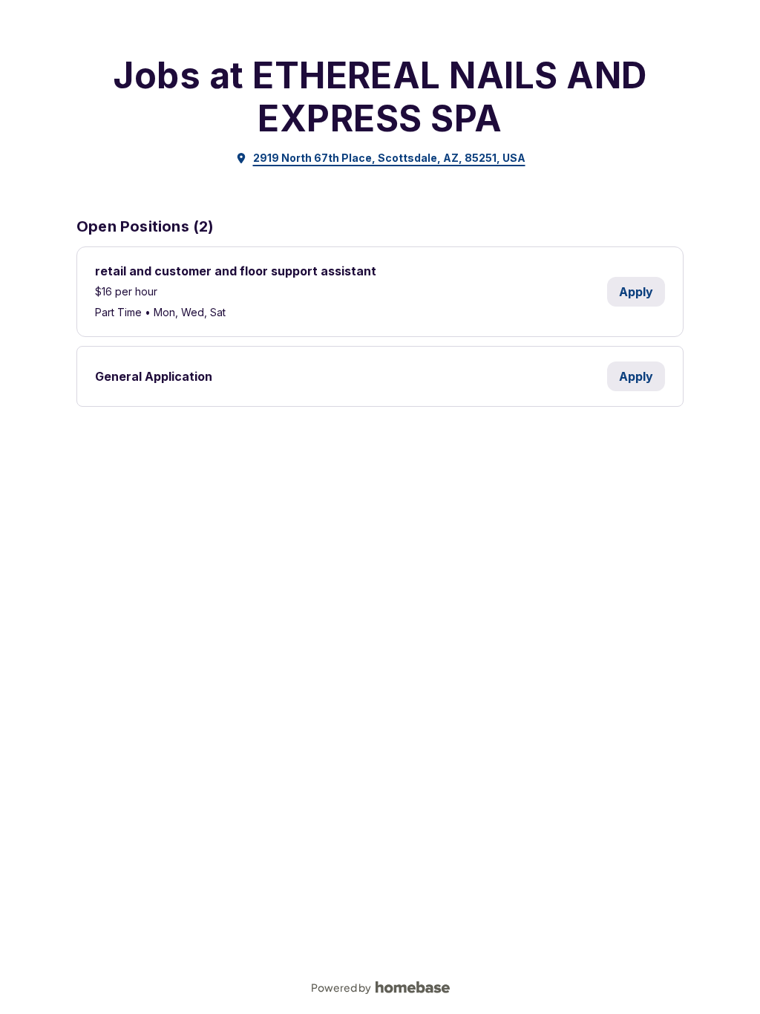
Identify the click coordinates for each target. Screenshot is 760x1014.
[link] (380, 158)
